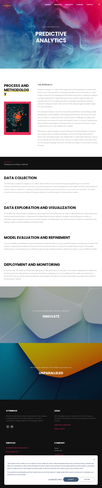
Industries (58, 4)
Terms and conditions (62, 425)
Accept (71, 479)
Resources (69, 4)
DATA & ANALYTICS (12, 452)
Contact (89, 4)
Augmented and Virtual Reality (17, 448)
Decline (87, 479)
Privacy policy (59, 429)
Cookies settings (55, 479)
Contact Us (58, 455)
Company (79, 4)
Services (48, 4)
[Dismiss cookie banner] (94, 459)
